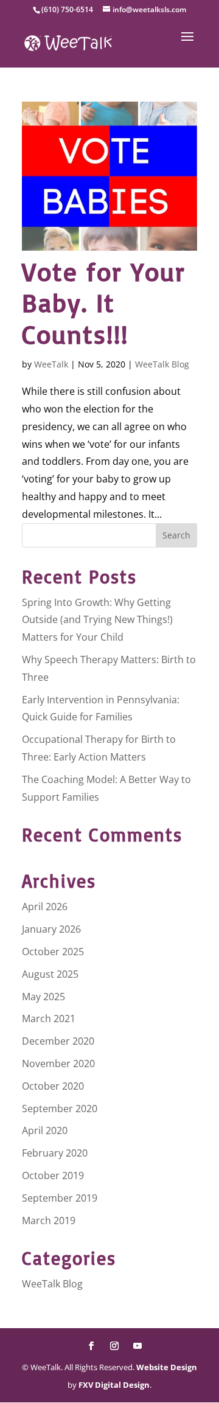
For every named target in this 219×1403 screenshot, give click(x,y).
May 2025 (43, 996)
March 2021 (48, 1018)
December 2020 (58, 1041)
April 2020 (45, 1130)
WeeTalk (51, 364)
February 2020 (55, 1153)
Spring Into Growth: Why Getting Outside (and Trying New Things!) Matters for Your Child (97, 620)
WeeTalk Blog (162, 364)
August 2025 (50, 974)
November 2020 (58, 1063)
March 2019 (48, 1220)
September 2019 (59, 1198)
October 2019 (53, 1175)
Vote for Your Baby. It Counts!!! (104, 302)
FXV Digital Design (114, 1384)
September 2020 (59, 1108)
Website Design (166, 1367)
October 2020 (53, 1086)
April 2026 (45, 906)
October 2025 (53, 951)
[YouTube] (137, 1347)
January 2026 (51, 929)
